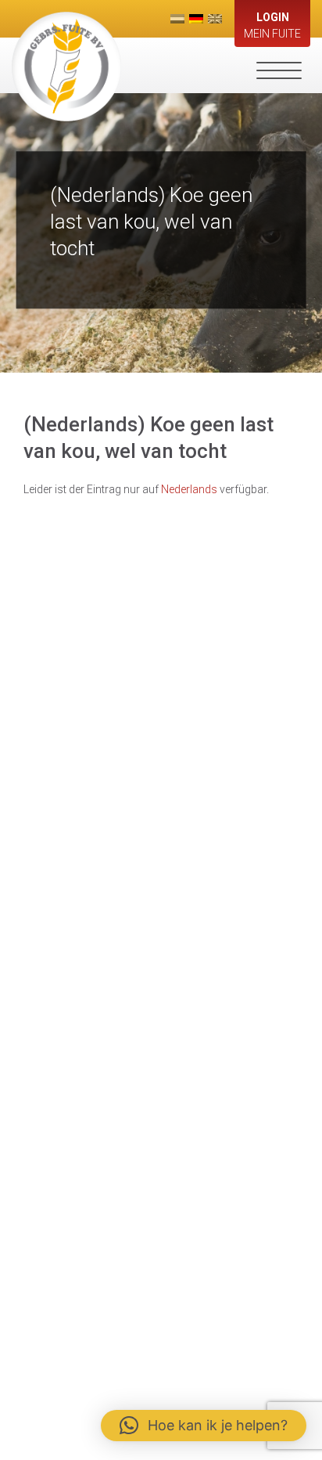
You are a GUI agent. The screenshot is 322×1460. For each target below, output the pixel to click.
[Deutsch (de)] (196, 18)
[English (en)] (215, 18)
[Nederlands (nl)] (177, 18)
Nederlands (189, 489)
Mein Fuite (272, 25)
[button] (203, 1425)
